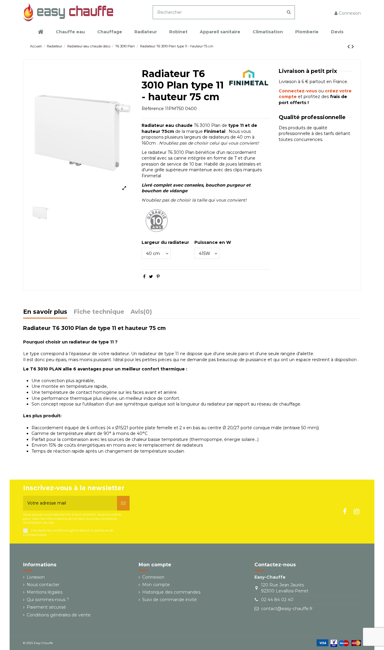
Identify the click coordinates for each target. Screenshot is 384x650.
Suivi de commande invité (169, 599)
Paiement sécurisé (46, 607)
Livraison (36, 577)
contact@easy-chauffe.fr (287, 608)
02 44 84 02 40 (277, 599)
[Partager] (144, 276)
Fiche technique (99, 312)
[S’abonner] (123, 503)
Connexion (153, 577)
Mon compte (156, 584)
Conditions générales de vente (59, 615)
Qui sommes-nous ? (48, 599)
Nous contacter (43, 584)
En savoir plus (45, 312)
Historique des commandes (171, 592)
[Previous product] (349, 46)
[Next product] (353, 46)
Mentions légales (44, 592)
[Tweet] (151, 276)
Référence (153, 108)
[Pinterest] (158, 276)
